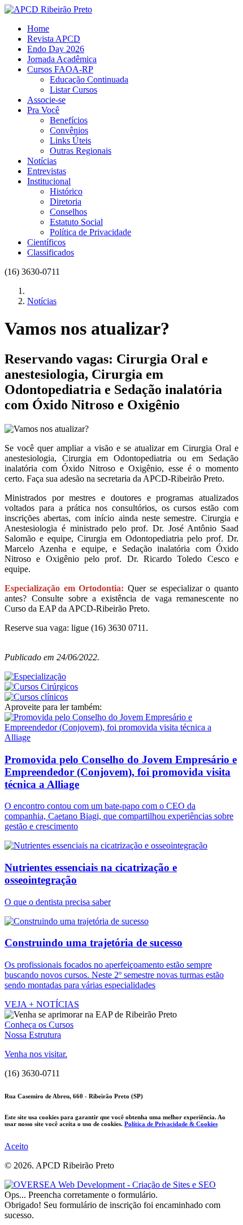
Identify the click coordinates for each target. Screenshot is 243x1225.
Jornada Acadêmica (62, 59)
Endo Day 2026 (55, 49)
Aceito (16, 1146)
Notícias (42, 161)
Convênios (69, 130)
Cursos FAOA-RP (60, 69)
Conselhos (68, 212)
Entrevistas (46, 171)
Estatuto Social (76, 222)
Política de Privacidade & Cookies (171, 1123)
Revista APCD (53, 39)
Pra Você (43, 110)
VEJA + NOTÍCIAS (42, 1004)
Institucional (49, 181)
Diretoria (65, 201)
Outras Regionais (80, 150)
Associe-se (46, 100)
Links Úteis (70, 140)
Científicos (46, 242)
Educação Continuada (89, 79)
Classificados (50, 252)
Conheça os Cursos (39, 1024)
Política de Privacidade (90, 232)
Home (38, 28)
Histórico (66, 191)
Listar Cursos (73, 89)
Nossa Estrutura (33, 1035)
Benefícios (69, 120)
